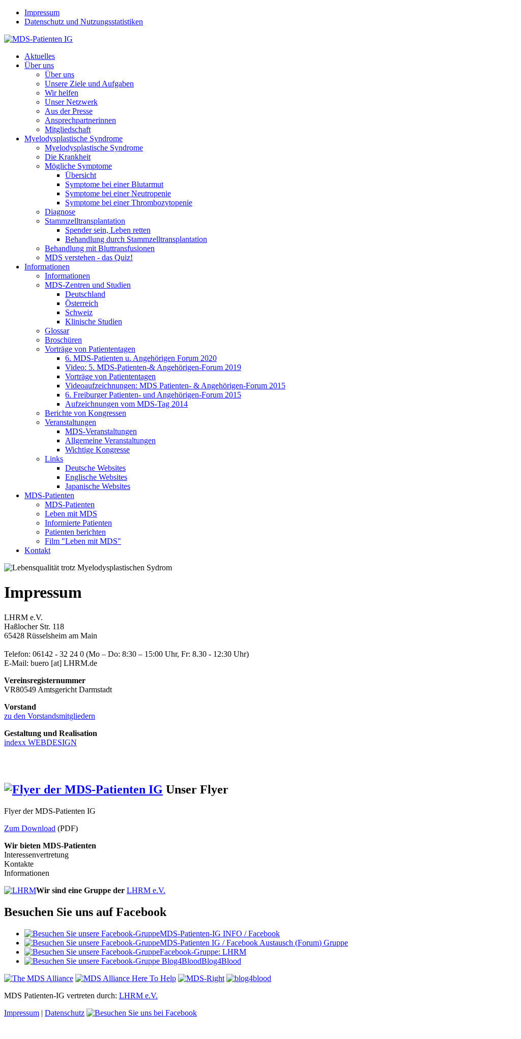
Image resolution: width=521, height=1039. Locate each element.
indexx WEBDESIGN (40, 742)
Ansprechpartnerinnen (80, 120)
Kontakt (37, 550)
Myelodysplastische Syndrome (73, 138)
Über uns (39, 65)
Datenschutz (64, 1013)
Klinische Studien (93, 321)
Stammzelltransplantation (85, 221)
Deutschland (85, 294)
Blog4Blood (221, 961)
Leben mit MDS (71, 513)
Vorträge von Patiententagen (90, 349)
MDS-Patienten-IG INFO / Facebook (220, 933)
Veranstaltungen (70, 422)
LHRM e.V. (146, 890)
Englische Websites (96, 477)
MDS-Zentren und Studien (88, 285)
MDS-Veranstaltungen (101, 431)
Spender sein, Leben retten (108, 230)
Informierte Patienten (78, 522)
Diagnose (60, 211)
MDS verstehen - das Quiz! (89, 257)
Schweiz (79, 312)
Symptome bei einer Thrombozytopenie (128, 202)
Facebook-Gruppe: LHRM (203, 952)
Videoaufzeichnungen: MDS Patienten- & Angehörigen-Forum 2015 (175, 385)
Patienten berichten (75, 532)
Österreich (81, 303)
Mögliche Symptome (78, 166)
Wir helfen (61, 92)
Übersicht (80, 175)
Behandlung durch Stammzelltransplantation (136, 239)
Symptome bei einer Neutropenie (118, 193)
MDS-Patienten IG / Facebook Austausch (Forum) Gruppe (254, 942)
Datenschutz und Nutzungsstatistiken (83, 21)
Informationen (47, 266)
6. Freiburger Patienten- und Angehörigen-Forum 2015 (153, 394)
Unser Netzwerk (71, 102)
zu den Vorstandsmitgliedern (49, 716)
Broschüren (63, 339)
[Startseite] (38, 39)
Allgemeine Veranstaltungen (110, 440)
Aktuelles (39, 56)
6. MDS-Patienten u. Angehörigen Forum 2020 (141, 358)
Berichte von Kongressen (85, 413)
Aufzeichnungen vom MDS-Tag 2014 (126, 404)
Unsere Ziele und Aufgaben (89, 83)
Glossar (57, 330)
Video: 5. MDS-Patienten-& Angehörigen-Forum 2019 (153, 367)
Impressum (42, 12)
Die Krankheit (68, 156)
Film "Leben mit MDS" (83, 541)
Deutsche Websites (95, 468)
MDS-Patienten (49, 495)
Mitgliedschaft (68, 129)
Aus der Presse (69, 111)
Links (54, 458)
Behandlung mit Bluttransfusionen (100, 248)
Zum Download (29, 828)
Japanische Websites (97, 486)
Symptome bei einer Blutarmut (114, 184)
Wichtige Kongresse (97, 449)
